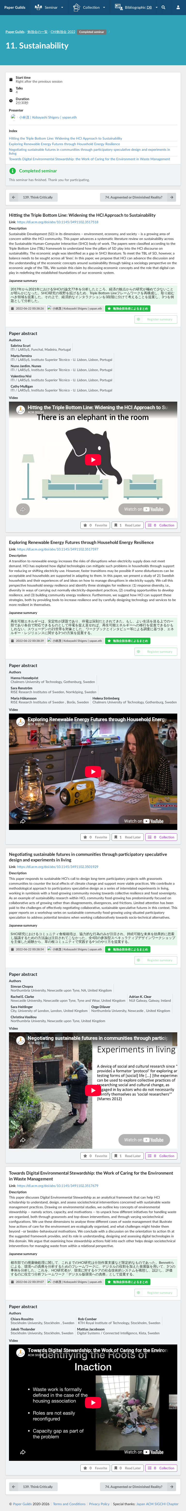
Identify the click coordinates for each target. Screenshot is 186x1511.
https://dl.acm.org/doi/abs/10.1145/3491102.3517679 (57, 1186)
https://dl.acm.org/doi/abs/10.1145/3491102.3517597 (57, 549)
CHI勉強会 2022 (77, 32)
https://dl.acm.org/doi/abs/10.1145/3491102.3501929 (57, 867)
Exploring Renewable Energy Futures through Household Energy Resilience (64, 144)
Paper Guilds (22, 1504)
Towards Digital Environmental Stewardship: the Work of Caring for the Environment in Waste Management (89, 159)
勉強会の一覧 (37, 32)
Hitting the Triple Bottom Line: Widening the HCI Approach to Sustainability (65, 138)
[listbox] (49, 7)
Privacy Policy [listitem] (99, 1504)
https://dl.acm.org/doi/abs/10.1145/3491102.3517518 (57, 222)
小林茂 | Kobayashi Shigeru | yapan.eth (48, 117)
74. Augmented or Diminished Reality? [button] (133, 197)
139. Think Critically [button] (38, 197)
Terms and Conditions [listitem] (69, 1504)
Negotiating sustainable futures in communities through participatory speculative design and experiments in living (89, 151)
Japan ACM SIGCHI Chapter (157, 1504)
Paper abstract (23, 333)
